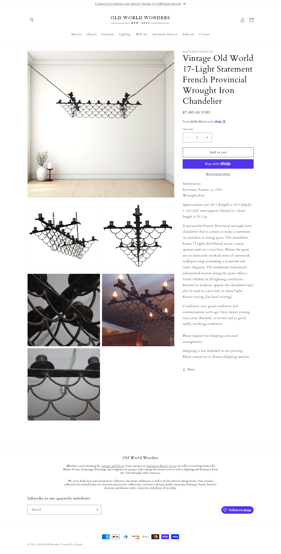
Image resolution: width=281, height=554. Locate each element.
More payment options (218, 173)
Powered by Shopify (72, 544)
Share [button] (191, 369)
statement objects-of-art (161, 466)
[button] (31, 19)
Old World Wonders (48, 544)
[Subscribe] (96, 510)
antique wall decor (112, 466)
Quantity (188, 129)
